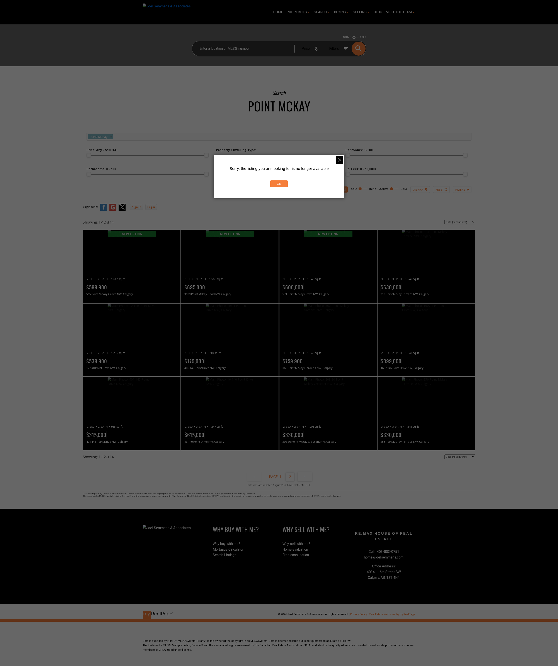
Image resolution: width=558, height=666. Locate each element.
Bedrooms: (359, 150)
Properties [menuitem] (296, 12)
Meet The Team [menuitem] (399, 12)
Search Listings (224, 555)
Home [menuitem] (278, 12)
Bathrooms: (101, 169)
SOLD (363, 37)
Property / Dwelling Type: (236, 150)
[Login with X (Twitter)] (122, 210)
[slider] (89, 155)
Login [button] (151, 207)
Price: (102, 150)
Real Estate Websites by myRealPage (392, 614)
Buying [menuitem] (340, 12)
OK (279, 184)
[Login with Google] (112, 210)
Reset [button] (440, 189)
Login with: (90, 207)
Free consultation (295, 555)
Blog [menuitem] (378, 12)
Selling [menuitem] (360, 12)
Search (320, 12)
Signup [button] (136, 207)
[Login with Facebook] (103, 210)
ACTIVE (347, 37)
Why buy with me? (226, 544)
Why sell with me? (296, 544)
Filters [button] (460, 189)
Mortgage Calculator (228, 549)
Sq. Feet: (360, 169)
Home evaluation (295, 549)
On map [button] (418, 189)
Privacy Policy (358, 614)
